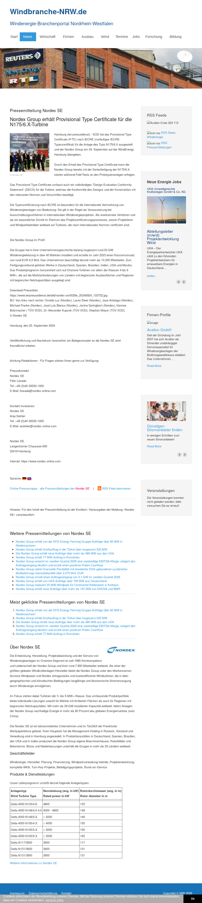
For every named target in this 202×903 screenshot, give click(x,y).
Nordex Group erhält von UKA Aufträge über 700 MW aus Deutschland (61, 581)
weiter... (152, 276)
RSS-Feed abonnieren (116, 488)
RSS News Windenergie (161, 134)
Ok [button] (193, 898)
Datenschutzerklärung (43, 893)
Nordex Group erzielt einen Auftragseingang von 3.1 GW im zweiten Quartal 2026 (68, 577)
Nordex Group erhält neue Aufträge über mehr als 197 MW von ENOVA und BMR (68, 589)
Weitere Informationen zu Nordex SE (33, 863)
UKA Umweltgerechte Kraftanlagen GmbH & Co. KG (166, 190)
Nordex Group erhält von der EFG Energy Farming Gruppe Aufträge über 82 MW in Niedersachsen (69, 543)
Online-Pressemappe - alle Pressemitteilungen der (49, 488)
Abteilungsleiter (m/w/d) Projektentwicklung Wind (163, 236)
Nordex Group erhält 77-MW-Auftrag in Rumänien (47, 557)
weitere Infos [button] (55, 900)
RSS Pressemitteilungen (159, 145)
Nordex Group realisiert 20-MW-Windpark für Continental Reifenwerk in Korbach (67, 585)
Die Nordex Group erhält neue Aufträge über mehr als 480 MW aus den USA (65, 553)
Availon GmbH (159, 329)
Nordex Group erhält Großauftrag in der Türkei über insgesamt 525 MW (61, 549)
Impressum (17, 893)
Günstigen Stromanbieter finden (164, 427)
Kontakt (66, 893)
